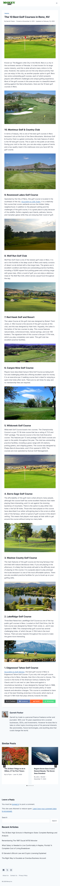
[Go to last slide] (4, 766)
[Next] (55, 766)
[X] (7, 870)
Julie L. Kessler (40, 777)
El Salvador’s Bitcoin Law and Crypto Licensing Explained (24, 853)
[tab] (26, 785)
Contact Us (13, 875)
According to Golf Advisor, (14, 672)
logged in (15, 804)
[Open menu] (56, 3)
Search (4, 817)
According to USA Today (30, 202)
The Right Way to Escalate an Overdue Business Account (24, 858)
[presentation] (15, 756)
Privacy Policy (23, 875)
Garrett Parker (10, 21)
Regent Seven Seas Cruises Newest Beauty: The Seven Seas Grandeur (44, 771)
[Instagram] (11, 870)
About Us (6, 875)
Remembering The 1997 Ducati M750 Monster (19, 841)
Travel (6, 13)
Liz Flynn (9, 774)
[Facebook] (3, 870)
